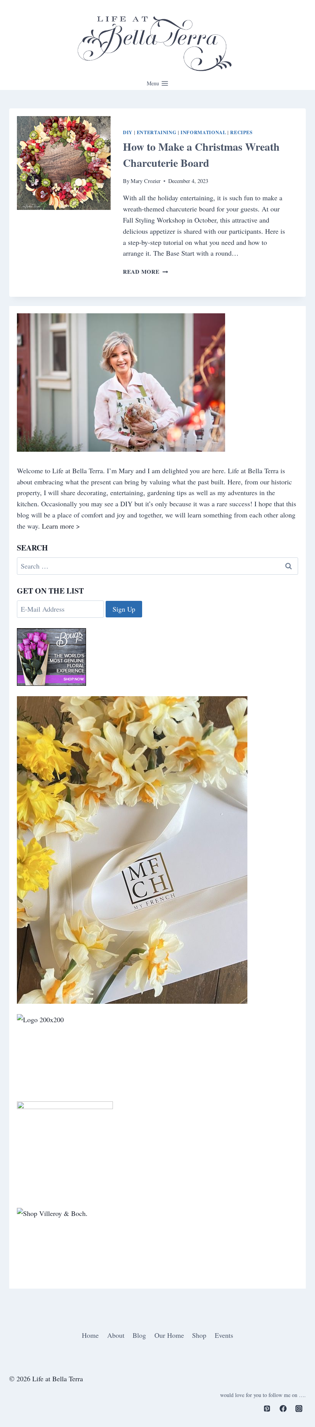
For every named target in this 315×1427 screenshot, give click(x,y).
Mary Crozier (146, 181)
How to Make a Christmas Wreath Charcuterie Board (201, 155)
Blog (139, 1335)
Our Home (169, 1335)
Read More (145, 272)
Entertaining (157, 132)
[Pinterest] (267, 1408)
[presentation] (64, 163)
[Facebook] (283, 1408)
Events (224, 1335)
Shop (199, 1335)
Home (90, 1335)
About (115, 1335)
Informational (203, 132)
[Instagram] (299, 1408)
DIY (128, 132)
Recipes (241, 132)
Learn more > (61, 526)
